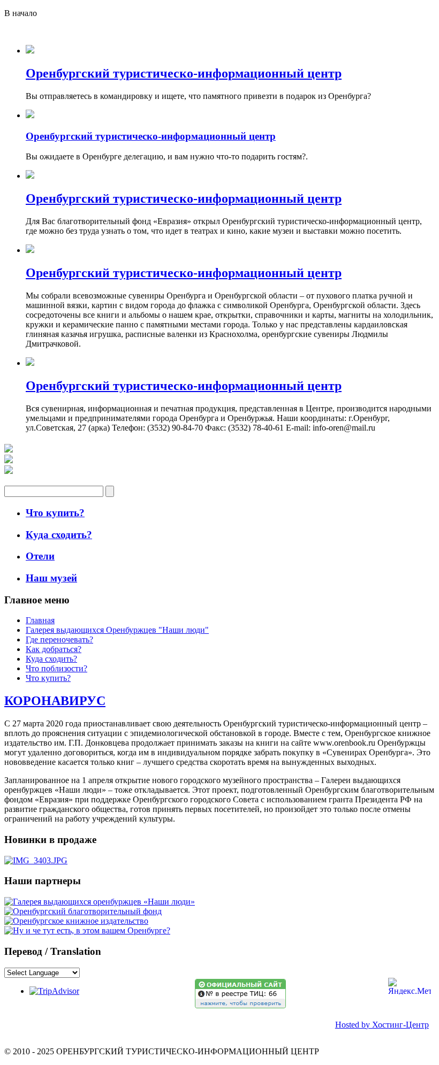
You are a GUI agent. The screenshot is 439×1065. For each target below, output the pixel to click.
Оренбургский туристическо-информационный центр (184, 73)
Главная (40, 620)
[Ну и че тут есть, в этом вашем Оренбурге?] (87, 930)
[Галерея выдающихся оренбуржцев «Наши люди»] (99, 901)
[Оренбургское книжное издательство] (76, 920)
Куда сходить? (51, 658)
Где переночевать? (59, 639)
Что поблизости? (56, 668)
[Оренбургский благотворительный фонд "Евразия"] (83, 911)
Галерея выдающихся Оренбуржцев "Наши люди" (117, 629)
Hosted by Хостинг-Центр (382, 1024)
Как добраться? (53, 649)
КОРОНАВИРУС (54, 701)
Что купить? (48, 678)
